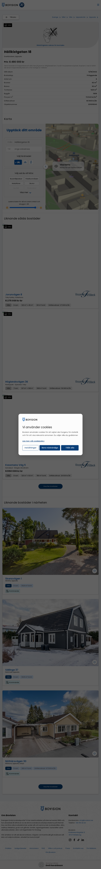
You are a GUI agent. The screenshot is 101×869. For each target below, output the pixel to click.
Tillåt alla (70, 447)
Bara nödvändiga (50, 447)
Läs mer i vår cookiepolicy (33, 441)
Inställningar (30, 447)
